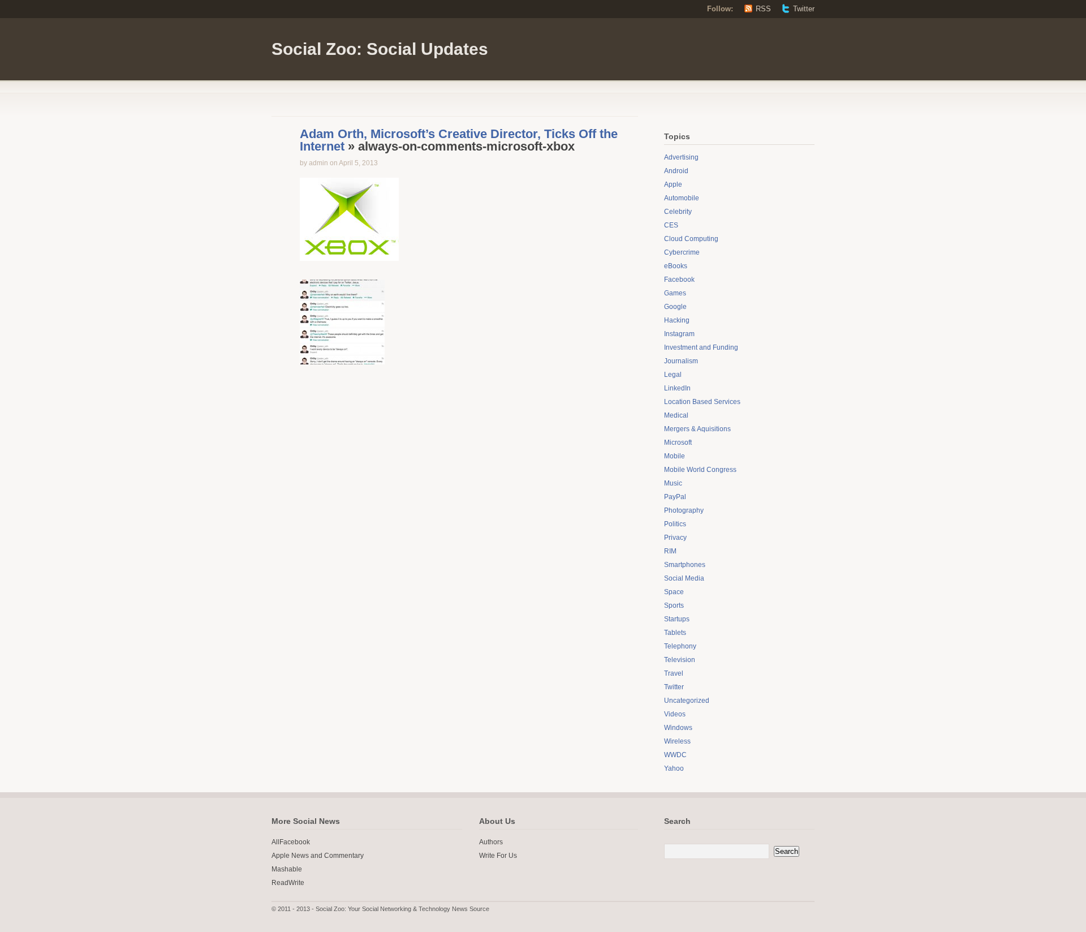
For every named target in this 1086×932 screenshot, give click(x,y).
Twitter (804, 9)
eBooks (675, 266)
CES (671, 225)
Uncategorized (686, 701)
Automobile (681, 198)
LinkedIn (677, 388)
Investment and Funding (701, 347)
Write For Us (498, 856)
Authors (491, 842)
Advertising (681, 157)
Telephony (680, 646)
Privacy (675, 538)
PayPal (675, 497)
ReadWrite (288, 883)
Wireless (677, 741)
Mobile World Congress (700, 470)
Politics (675, 524)
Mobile (674, 456)
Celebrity (678, 212)
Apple (673, 184)
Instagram (679, 334)
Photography (684, 510)
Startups (676, 619)
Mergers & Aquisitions (697, 429)
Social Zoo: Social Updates (380, 49)
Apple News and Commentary (318, 856)
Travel (673, 673)
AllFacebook (291, 842)
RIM (670, 551)
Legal (673, 375)
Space (674, 592)
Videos (675, 714)
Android (676, 171)
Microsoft (678, 442)
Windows (678, 728)
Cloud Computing (691, 239)
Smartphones (684, 565)
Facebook (679, 280)
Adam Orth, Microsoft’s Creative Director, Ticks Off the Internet (459, 140)
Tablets (675, 633)
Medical (676, 415)
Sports (674, 605)
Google (675, 307)
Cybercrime (682, 252)
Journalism (681, 361)
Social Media (684, 578)
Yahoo (674, 768)
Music (673, 483)
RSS (763, 9)
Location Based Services (702, 402)
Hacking (676, 320)
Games (675, 293)
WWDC (675, 755)
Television (679, 660)
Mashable (287, 869)
